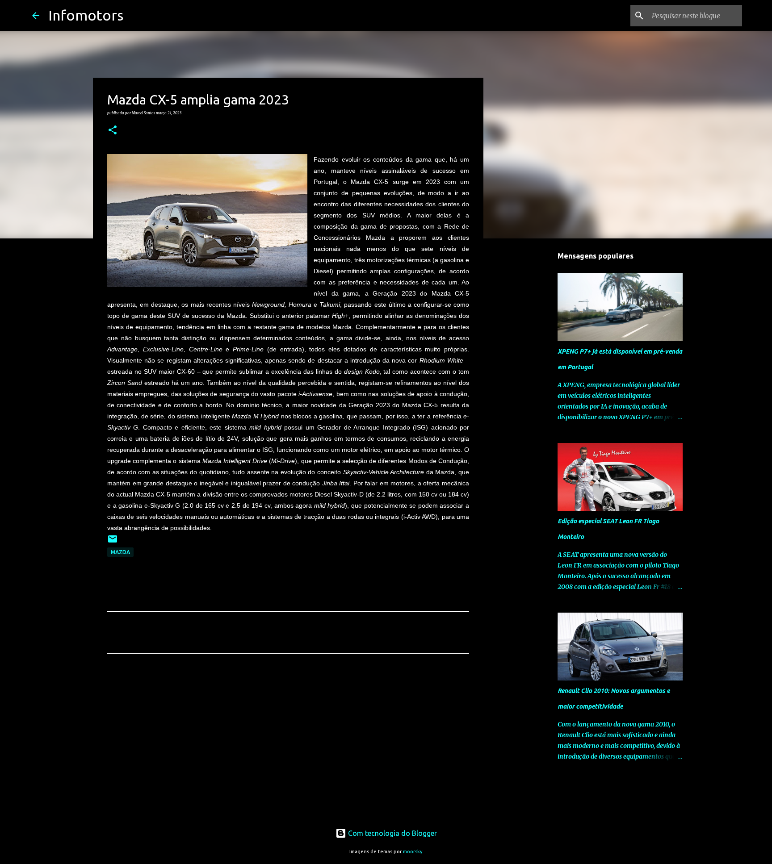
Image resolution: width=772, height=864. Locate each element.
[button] (112, 130)
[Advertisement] (288, 743)
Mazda (120, 552)
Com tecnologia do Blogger (391, 833)
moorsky (413, 851)
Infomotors (85, 15)
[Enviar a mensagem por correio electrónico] (112, 542)
